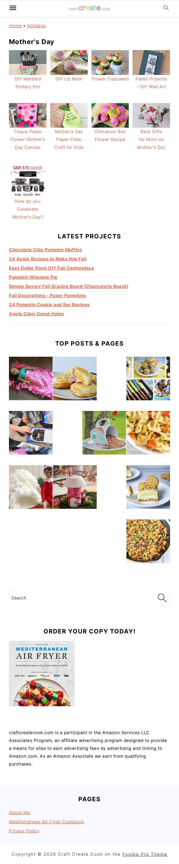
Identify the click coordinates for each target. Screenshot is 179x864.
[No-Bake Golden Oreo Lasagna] (148, 488)
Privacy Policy (24, 830)
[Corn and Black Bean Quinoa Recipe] (148, 542)
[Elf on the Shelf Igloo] (31, 488)
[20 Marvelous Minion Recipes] (148, 380)
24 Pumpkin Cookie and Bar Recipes (49, 304)
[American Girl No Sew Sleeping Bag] (31, 380)
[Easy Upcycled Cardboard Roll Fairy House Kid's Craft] (75, 488)
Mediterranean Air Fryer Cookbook (46, 821)
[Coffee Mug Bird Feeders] (104, 434)
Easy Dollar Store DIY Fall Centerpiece (51, 268)
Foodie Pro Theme (144, 854)
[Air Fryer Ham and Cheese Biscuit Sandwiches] (75, 380)
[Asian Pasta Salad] (148, 434)
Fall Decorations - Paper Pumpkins (47, 295)
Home (15, 25)
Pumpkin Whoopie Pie (33, 277)
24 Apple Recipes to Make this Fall (47, 258)
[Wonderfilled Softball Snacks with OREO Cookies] (31, 434)
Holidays (36, 25)
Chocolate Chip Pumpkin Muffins (45, 249)
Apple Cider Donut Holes (36, 313)
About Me (19, 812)
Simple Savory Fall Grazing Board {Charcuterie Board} (68, 286)
